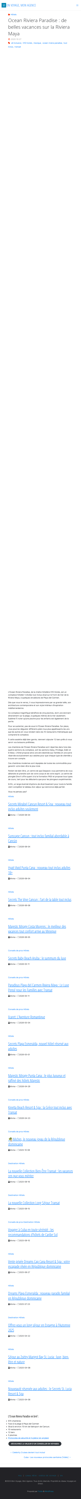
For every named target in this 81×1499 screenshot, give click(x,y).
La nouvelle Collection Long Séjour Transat (34, 1202)
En (61, 1476)
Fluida (40, 1491)
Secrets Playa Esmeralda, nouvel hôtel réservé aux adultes (38, 1046)
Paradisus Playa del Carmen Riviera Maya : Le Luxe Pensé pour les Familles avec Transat (38, 987)
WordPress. (49, 1491)
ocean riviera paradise (52, 43)
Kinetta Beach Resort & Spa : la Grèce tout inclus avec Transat (40, 1110)
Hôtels (13, 14)
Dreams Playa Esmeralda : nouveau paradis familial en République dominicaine (39, 1296)
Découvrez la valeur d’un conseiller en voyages (35, 1444)
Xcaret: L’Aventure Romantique (26, 1016)
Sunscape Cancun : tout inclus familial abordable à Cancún (38, 838)
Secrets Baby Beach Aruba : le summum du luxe (37, 958)
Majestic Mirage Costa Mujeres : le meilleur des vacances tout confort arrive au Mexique (37, 929)
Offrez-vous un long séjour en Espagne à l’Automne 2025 (39, 1328)
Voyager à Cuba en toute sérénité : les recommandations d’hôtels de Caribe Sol (33, 1232)
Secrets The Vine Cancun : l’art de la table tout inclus (39, 899)
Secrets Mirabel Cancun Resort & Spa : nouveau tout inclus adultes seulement (39, 806)
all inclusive (16, 43)
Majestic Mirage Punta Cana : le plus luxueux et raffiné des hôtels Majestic (36, 1078)
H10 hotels (27, 43)
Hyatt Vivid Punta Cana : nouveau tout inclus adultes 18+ (39, 870)
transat (18, 47)
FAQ (20, 1476)
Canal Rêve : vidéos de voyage (41, 1476)
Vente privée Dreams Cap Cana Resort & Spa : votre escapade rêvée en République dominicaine (39, 1264)
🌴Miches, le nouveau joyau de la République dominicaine (36, 1142)
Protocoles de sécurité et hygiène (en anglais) (28, 1438)
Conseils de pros (15, 950)
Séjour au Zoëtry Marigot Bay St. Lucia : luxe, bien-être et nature (38, 1359)
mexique (37, 43)
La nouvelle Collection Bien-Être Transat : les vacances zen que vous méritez (40, 1173)
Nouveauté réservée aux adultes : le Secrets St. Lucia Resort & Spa (40, 1391)
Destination (13, 1163)
